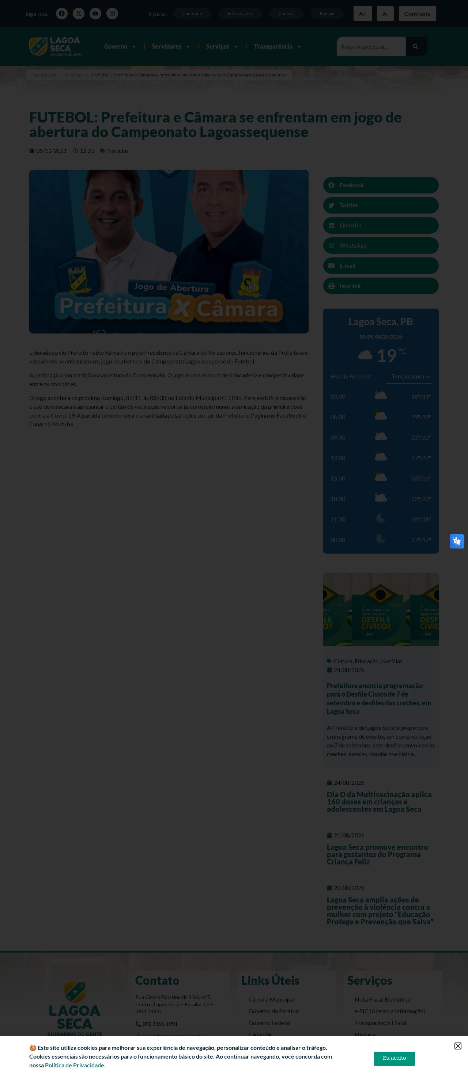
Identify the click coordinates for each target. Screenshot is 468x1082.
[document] (234, 541)
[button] (458, 1046)
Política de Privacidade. (75, 1065)
